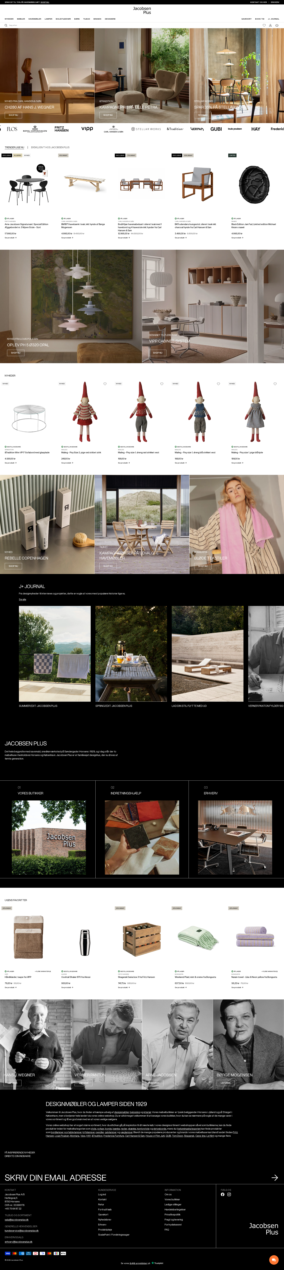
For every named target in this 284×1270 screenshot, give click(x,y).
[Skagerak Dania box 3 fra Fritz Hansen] (141, 936)
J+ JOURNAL (273, 19)
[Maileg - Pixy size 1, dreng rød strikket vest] (141, 411)
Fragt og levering (174, 1219)
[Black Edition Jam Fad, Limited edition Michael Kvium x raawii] (255, 183)
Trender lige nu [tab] (14, 147)
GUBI (168, 1136)
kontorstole (143, 1129)
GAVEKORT (246, 19)
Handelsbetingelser (175, 1209)
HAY (88, 1136)
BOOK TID (259, 19)
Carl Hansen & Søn (135, 1136)
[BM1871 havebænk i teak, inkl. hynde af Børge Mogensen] (85, 183)
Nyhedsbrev (104, 1219)
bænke (116, 1129)
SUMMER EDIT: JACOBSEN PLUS (38, 705)
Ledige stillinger (173, 1204)
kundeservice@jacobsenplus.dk (22, 1230)
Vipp (82, 1136)
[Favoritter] (264, 25)
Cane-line (200, 1136)
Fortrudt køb (105, 1209)
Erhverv (102, 1224)
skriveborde (159, 1129)
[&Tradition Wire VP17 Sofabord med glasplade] (28, 411)
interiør (147, 1112)
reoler (124, 1129)
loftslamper (89, 1132)
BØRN (77, 19)
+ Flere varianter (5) (269, 971)
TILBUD (86, 19)
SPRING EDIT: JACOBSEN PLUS (113, 705)
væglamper (127, 1132)
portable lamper (73, 1132)
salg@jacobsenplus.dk (17, 1220)
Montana (74, 1136)
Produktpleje (105, 1229)
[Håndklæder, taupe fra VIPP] (28, 936)
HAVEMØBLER (34, 19)
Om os (168, 1194)
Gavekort (103, 1214)
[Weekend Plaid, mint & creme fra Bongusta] (198, 936)
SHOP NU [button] (13, 115)
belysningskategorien (189, 1129)
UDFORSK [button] (12, 1083)
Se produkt (11, 238)
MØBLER (21, 19)
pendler (100, 1132)
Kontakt (102, 1199)
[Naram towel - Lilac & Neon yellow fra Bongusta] (255, 936)
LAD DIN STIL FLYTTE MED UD (189, 705)
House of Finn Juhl (155, 1136)
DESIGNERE (110, 19)
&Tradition (97, 1136)
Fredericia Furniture (114, 1136)
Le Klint (210, 1136)
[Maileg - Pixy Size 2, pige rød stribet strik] (85, 411)
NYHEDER (9, 19)
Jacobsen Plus (17, 1260)
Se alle (22, 599)
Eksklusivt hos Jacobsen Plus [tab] (50, 147)
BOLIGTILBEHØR (63, 19)
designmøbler (121, 1112)
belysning (135, 1112)
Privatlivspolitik (172, 1214)
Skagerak (189, 1136)
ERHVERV (275, 2)
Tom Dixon (177, 1136)
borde (108, 1129)
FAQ (167, 1229)
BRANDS (97, 19)
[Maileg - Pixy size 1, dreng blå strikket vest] (198, 411)
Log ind (102, 1194)
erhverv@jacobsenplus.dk (18, 1242)
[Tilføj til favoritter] (105, 383)
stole (93, 1129)
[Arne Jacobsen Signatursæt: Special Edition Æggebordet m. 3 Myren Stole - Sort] (28, 183)
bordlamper (57, 1132)
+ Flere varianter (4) (43, 971)
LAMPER (48, 19)
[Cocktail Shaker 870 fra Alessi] (85, 936)
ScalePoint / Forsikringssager (114, 1234)
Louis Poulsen (62, 1136)
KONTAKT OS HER (258, 2)
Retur (101, 1204)
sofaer (100, 1129)
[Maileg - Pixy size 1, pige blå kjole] (255, 411)
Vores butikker (172, 1199)
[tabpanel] (142, 195)
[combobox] (73, 25)
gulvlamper (111, 1132)
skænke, (132, 1129)
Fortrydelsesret (173, 1224)
